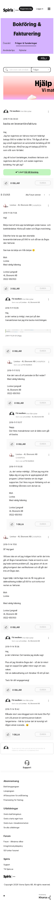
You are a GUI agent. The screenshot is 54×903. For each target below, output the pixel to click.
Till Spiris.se (8, 869)
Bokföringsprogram (11, 786)
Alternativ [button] (44, 59)
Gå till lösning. (31, 172)
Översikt (7, 43)
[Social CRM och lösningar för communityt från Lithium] (45, 897)
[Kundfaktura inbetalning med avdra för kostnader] (49, 194)
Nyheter (22, 50)
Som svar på (26, 302)
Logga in (39, 9)
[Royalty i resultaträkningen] (44, 194)
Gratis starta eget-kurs (13, 818)
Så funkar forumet (11, 850)
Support (7, 865)
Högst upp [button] (4, 896)
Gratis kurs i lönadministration (16, 823)
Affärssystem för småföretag (16, 795)
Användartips (9, 50)
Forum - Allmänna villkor (13, 841)
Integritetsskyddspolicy (13, 846)
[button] (48, 112)
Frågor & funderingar (26, 43)
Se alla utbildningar (11, 827)
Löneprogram (9, 791)
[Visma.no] (11, 10)
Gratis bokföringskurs (12, 814)
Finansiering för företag (13, 800)
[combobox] (27, 69)
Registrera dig (26, 9)
